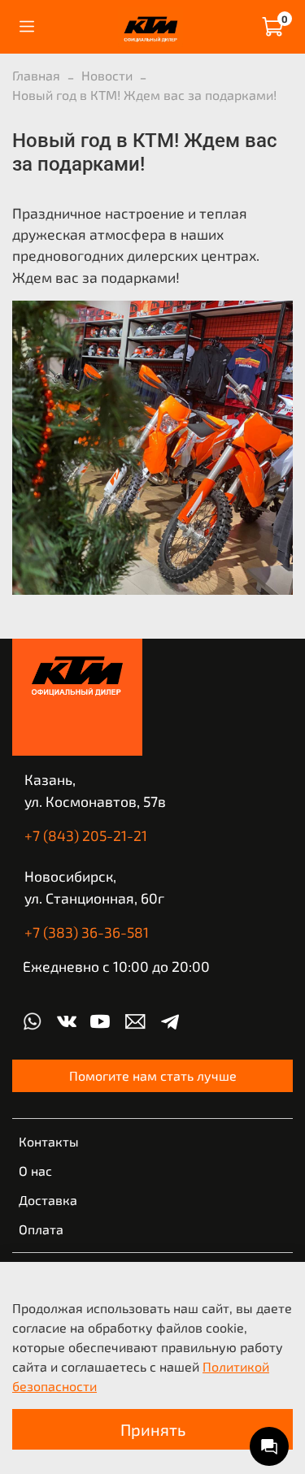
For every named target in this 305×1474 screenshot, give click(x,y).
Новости (107, 75)
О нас (35, 1170)
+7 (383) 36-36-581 (86, 932)
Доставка (48, 1199)
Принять (152, 1429)
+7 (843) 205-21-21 (85, 835)
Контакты (49, 1141)
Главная (36, 75)
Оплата (41, 1229)
